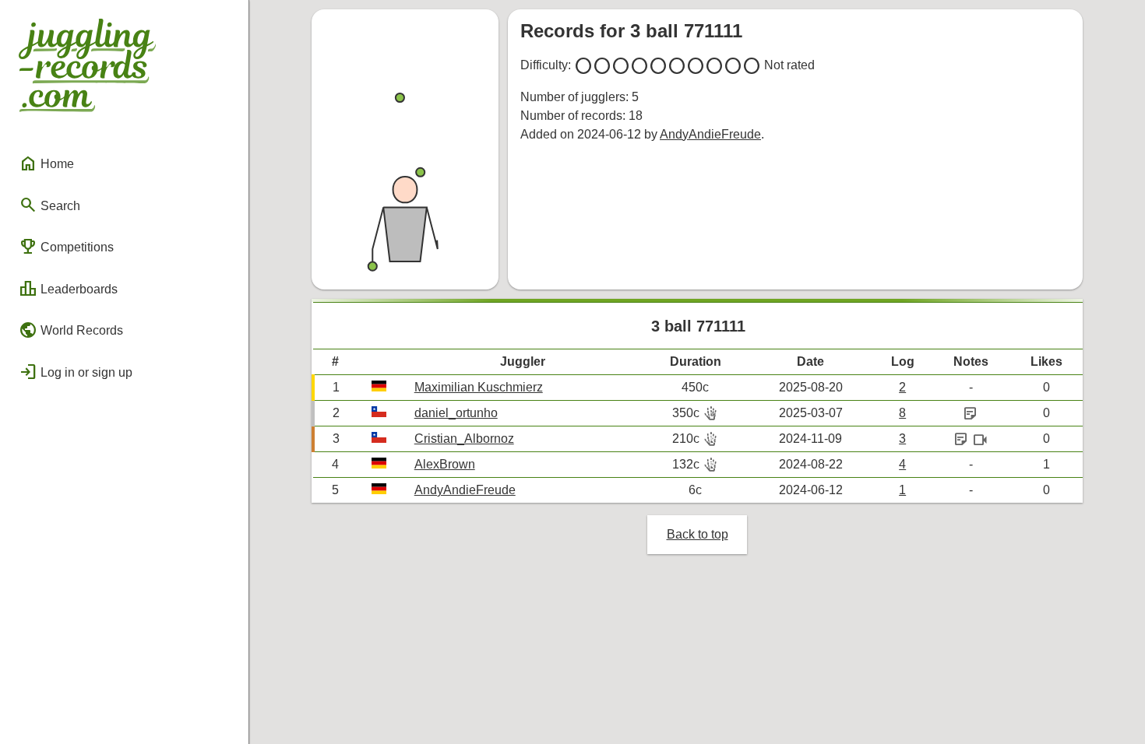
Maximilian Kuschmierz (478, 387)
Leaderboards (68, 289)
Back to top (697, 534)
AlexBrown (444, 464)
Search (49, 205)
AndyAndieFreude (710, 134)
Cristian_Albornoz (464, 438)
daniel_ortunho (456, 412)
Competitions (66, 247)
